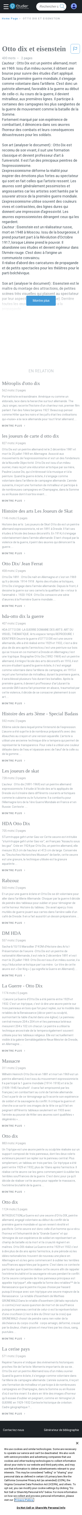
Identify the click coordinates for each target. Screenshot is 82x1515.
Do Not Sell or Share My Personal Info (41, 1507)
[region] (41, 1476)
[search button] (62, 7)
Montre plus (41, 301)
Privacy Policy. (24, 1499)
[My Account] (74, 6)
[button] (7, 7)
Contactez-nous (13, 1430)
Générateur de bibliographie (61, 1430)
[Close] (77, 1443)
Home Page (10, 18)
